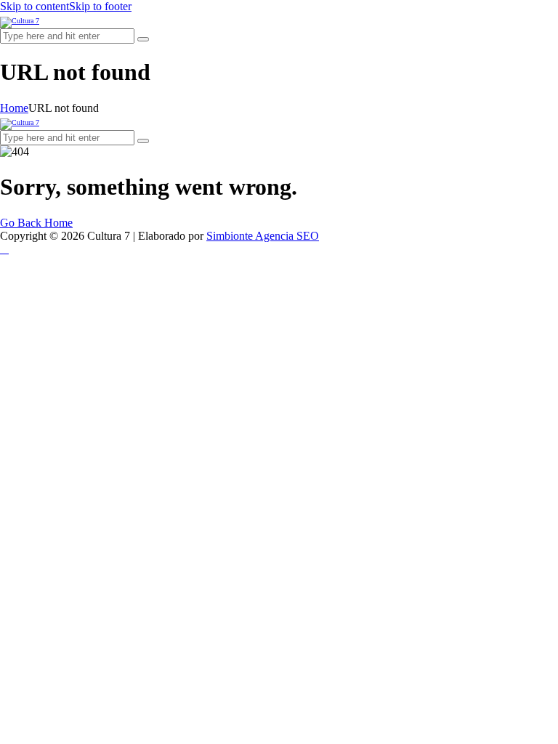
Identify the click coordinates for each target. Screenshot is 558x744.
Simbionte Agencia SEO (262, 236)
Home (14, 108)
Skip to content (34, 6)
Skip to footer (100, 6)
